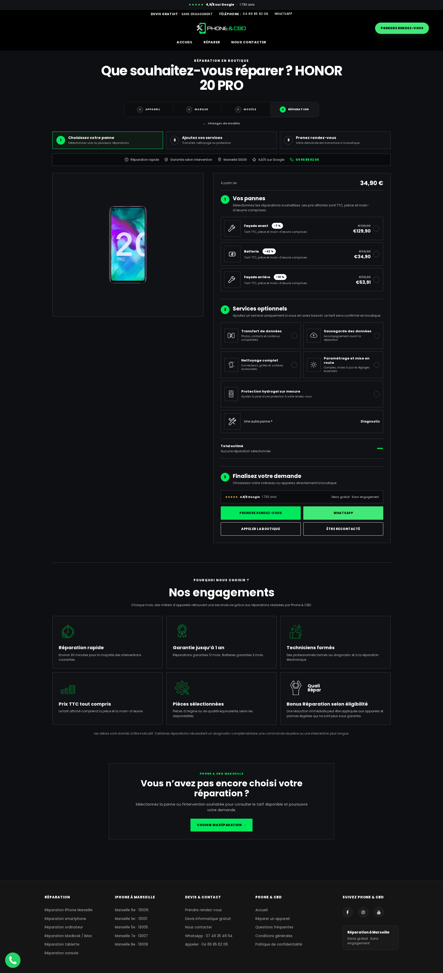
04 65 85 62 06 (255, 14)
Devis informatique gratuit (208, 918)
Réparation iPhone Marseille (69, 910)
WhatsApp (284, 14)
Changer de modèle (221, 123)
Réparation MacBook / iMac (68, 936)
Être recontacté (343, 529)
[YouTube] (379, 912)
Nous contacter (198, 927)
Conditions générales (274, 936)
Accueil (261, 910)
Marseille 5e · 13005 (131, 927)
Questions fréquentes (274, 927)
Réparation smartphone (65, 918)
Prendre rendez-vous (402, 28)
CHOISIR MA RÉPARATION (221, 825)
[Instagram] (363, 912)
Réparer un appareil (272, 918)
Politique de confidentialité (278, 944)
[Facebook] (348, 912)
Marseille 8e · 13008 (131, 944)
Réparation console (61, 953)
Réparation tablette (62, 944)
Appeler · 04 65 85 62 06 (206, 944)
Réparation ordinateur (64, 927)
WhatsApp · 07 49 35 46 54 (209, 936)
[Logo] (221, 28)
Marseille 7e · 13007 (131, 936)
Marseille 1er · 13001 (131, 918)
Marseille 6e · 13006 (131, 910)
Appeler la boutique (260, 529)
